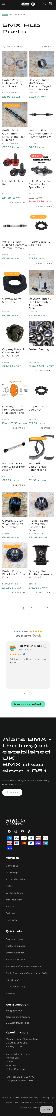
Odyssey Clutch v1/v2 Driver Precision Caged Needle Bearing (40, 85)
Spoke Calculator (15, 946)
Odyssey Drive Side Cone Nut (12, 300)
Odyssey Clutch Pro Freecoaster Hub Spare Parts (13, 409)
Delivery (10, 913)
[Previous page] (7, 607)
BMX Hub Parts (17, 15)
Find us (10, 906)
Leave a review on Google (28, 704)
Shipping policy (46, 1102)
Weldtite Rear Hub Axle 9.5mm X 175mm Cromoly (14, 244)
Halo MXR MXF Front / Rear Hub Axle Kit (13, 466)
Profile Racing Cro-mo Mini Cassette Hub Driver (38, 525)
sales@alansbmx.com (18, 1017)
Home (5, 15)
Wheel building (14, 893)
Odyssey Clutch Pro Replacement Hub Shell (40, 574)
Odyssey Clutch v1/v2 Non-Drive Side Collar (12, 524)
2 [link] (23, 607)
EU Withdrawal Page (17, 1022)
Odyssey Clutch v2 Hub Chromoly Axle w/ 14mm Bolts (41, 303)
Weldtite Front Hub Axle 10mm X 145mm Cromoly (40, 133)
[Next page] (28, 614)
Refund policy (47, 1098)
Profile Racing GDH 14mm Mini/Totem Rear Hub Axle (13, 135)
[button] (3, 3)
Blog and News (14, 939)
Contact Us (12, 865)
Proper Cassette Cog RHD (39, 243)
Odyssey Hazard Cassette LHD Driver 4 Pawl (13, 352)
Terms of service (28, 1102)
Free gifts (11, 920)
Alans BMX (14, 1098)
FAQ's (9, 886)
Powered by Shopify (29, 1098)
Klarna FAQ (12, 980)
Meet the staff (14, 899)
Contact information (29, 1107)
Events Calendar (15, 952)
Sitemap (10, 993)
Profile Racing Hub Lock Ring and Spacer (12, 83)
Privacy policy (12, 1102)
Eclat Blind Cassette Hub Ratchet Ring (38, 466)
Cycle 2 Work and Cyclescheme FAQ (26, 973)
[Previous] (24, 693)
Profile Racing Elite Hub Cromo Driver (13, 574)
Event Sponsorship (16, 959)
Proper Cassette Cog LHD (39, 408)
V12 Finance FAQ (15, 986)
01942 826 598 (14, 1011)
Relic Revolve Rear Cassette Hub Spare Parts (41, 184)
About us (12, 792)
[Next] (31, 693)
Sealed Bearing (39, 349)
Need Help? (12, 872)
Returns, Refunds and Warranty (23, 966)
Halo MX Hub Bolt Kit (14, 183)
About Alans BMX (16, 879)
